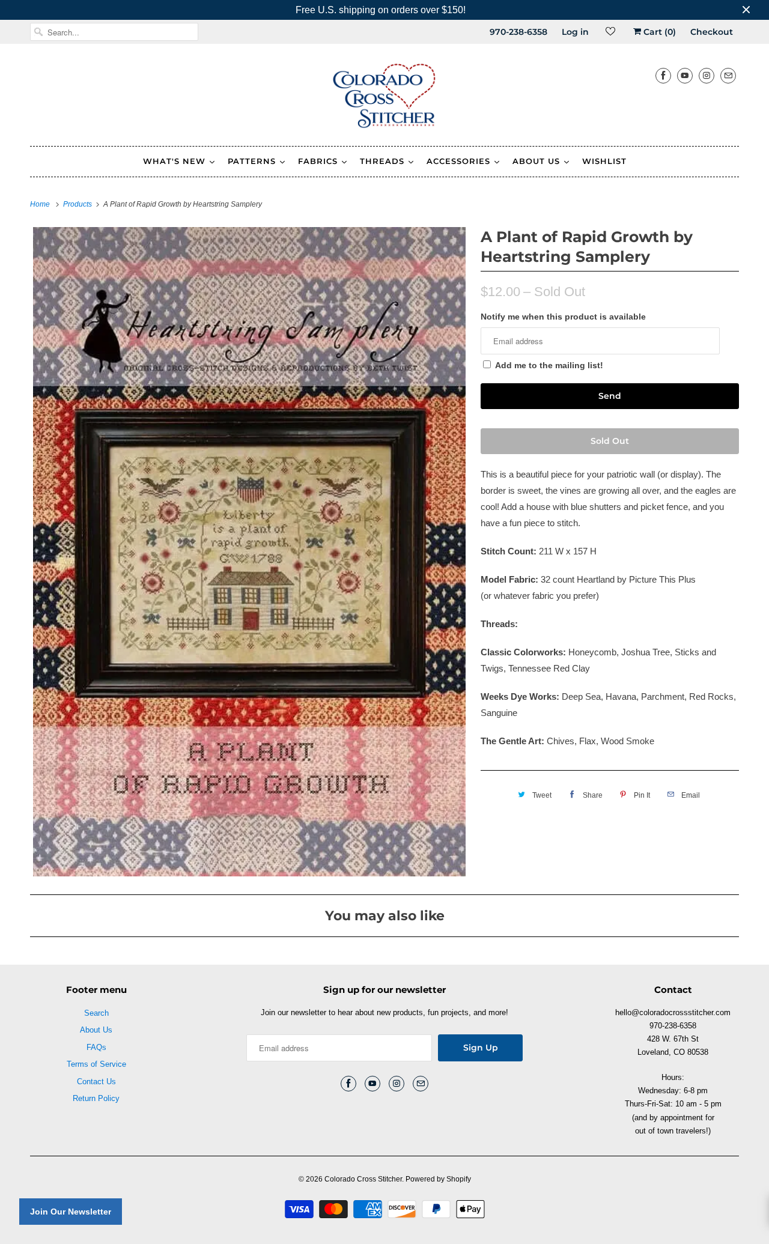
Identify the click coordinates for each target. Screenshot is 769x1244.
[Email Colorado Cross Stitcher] (728, 75)
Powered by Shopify (438, 1179)
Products (78, 204)
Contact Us (96, 1081)
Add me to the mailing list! (549, 365)
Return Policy (96, 1098)
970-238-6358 (518, 31)
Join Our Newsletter (70, 1211)
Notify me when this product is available (563, 316)
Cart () (658, 31)
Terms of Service (96, 1064)
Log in (575, 31)
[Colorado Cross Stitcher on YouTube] (685, 75)
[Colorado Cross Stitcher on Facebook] (663, 75)
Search (96, 1013)
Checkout (711, 31)
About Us (96, 1029)
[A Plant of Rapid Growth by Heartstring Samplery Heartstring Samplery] (249, 551)
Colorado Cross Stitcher (363, 1179)
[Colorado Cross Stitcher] (384, 98)
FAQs (96, 1047)
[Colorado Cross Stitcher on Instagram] (706, 75)
